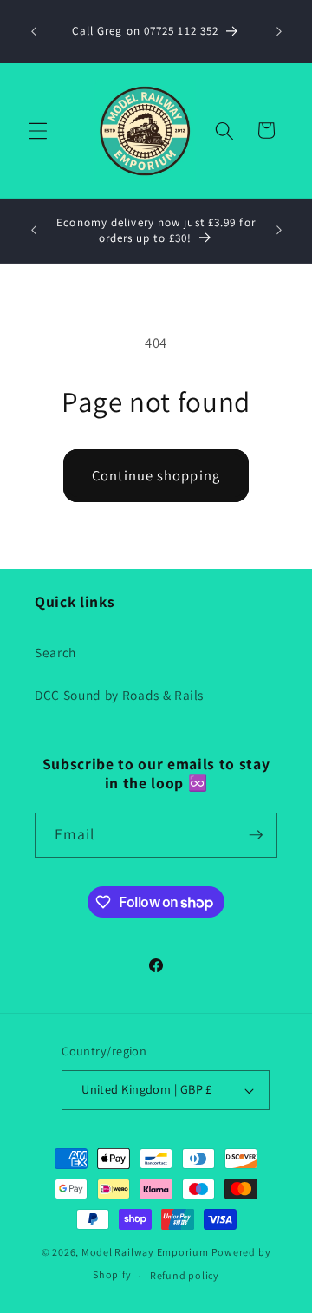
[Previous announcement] (34, 32)
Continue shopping (156, 475)
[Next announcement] (279, 32)
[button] (38, 130)
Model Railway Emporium (145, 1251)
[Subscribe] (255, 835)
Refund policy (184, 1275)
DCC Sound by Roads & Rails (119, 694)
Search (55, 652)
